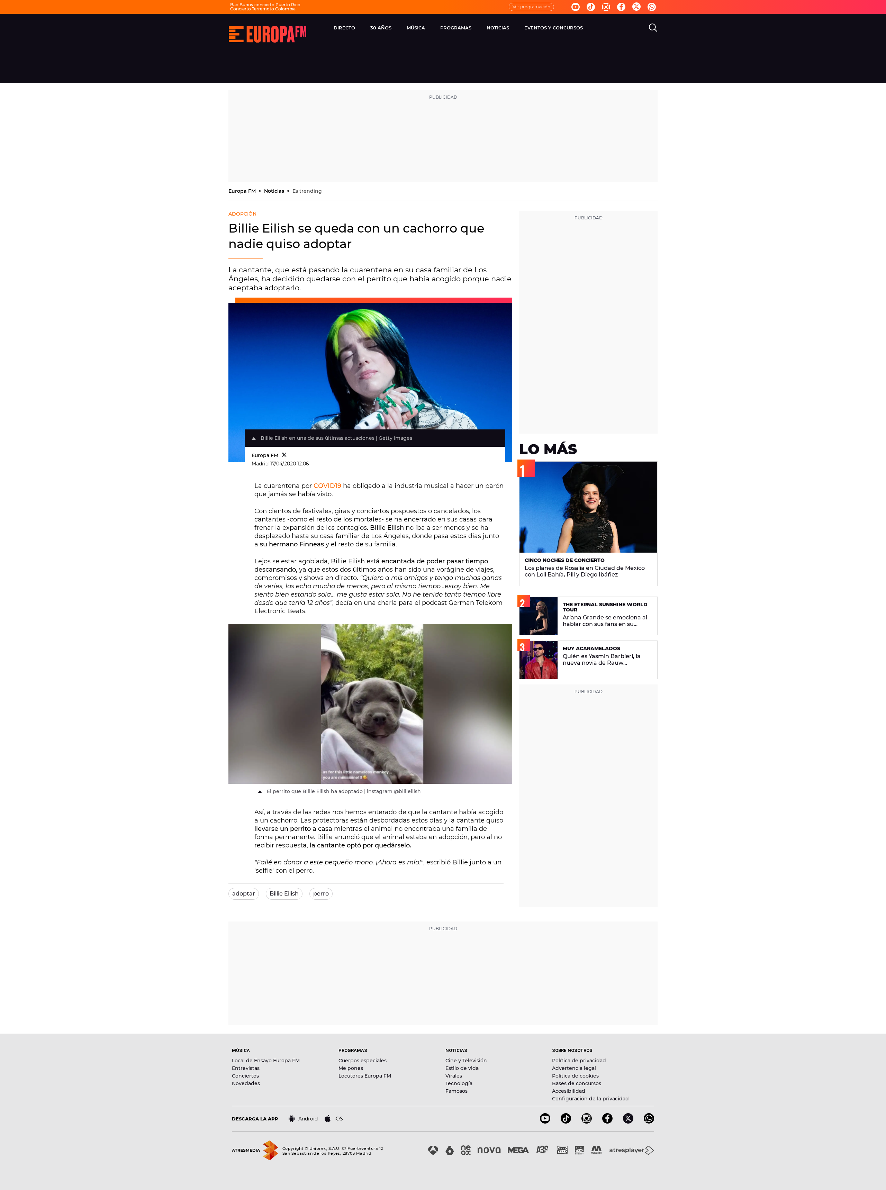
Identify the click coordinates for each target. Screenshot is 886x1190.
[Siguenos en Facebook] (621, 7)
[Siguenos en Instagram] (606, 7)
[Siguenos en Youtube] (575, 7)
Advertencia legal (574, 1068)
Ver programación (531, 6)
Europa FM (242, 191)
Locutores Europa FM (364, 1076)
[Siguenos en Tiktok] (591, 7)
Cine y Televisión (466, 1060)
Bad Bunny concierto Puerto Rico (265, 4)
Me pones (350, 1068)
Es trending (307, 191)
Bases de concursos (576, 1083)
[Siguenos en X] (628, 1121)
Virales (453, 1076)
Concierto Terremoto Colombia (263, 8)
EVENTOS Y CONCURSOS (553, 27)
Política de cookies (575, 1076)
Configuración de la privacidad (590, 1099)
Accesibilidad (568, 1091)
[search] (653, 28)
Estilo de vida (462, 1068)
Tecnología (458, 1083)
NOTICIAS (498, 27)
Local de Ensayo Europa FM (266, 1060)
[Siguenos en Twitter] (636, 7)
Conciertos (245, 1076)
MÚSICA (416, 27)
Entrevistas (246, 1068)
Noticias (275, 191)
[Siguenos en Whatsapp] (652, 7)
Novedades (246, 1083)
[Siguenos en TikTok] (566, 1121)
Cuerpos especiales (362, 1060)
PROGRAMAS (455, 27)
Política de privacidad (579, 1060)
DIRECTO (344, 27)
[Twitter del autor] (284, 455)
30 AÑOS (380, 27)
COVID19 (327, 486)
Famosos (456, 1091)
